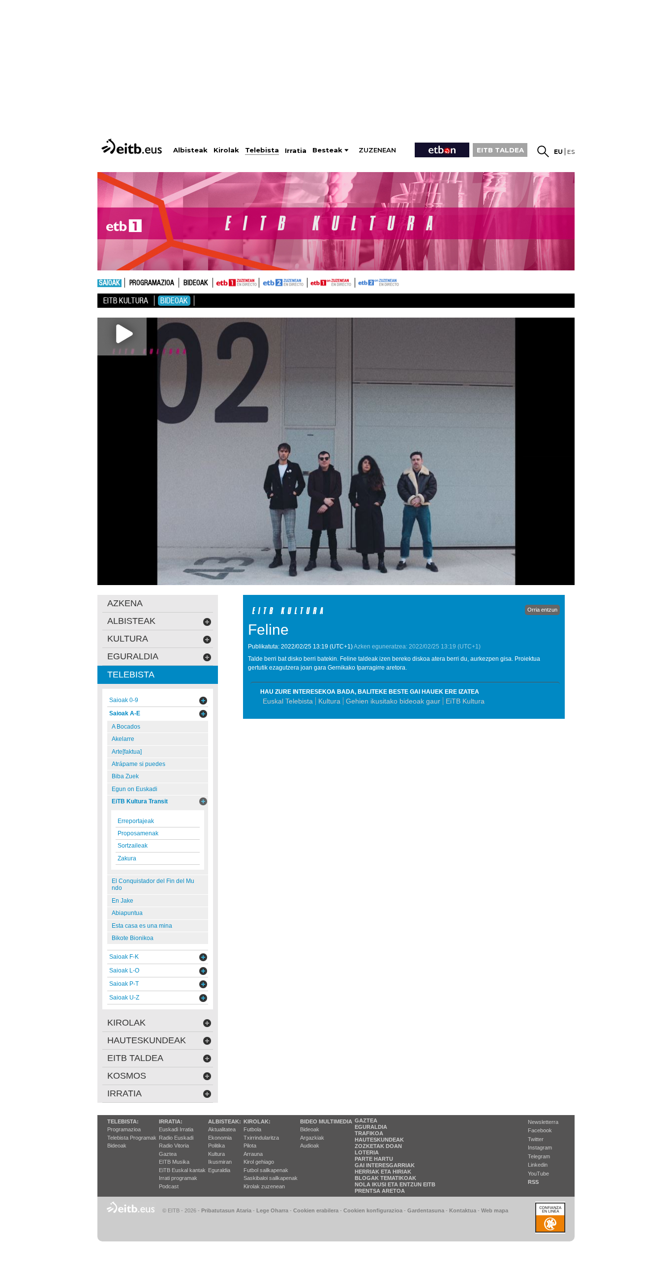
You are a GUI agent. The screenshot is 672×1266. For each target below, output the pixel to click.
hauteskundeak (146, 1040)
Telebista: (123, 1121)
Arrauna (253, 1154)
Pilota (250, 1145)
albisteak (131, 621)
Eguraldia (219, 1170)
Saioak (109, 283)
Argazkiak (312, 1138)
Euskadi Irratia (176, 1129)
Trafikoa (369, 1133)
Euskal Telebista (288, 701)
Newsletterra (543, 1122)
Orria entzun (542, 610)
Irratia (124, 1093)
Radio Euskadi (176, 1138)
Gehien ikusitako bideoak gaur (393, 701)
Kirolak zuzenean (264, 1186)
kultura (127, 639)
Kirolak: (257, 1121)
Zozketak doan (378, 1146)
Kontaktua (462, 1210)
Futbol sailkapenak (266, 1170)
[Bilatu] (543, 151)
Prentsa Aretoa (380, 1191)
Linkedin (538, 1165)
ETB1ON (311, 282)
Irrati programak (178, 1178)
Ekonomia (220, 1138)
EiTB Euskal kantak (182, 1170)
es (571, 151)
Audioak (309, 1145)
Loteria (367, 1152)
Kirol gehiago (259, 1162)
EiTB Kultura (465, 701)
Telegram (539, 1156)
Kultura (329, 701)
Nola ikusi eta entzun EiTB (395, 1184)
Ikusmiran (220, 1162)
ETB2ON (359, 282)
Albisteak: (224, 1121)
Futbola (252, 1129)
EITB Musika (174, 1162)
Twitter (536, 1139)
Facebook (540, 1130)
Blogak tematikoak (385, 1178)
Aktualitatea (222, 1129)
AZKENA (125, 603)
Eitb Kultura (125, 300)
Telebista (130, 674)
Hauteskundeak (379, 1140)
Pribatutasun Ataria (226, 1210)
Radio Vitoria (174, 1145)
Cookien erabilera (315, 1210)
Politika (216, 1145)
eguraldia (132, 656)
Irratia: (171, 1121)
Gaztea (168, 1154)
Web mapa (494, 1210)
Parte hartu (374, 1159)
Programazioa (151, 283)
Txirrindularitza (261, 1138)
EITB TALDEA (500, 150)
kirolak (126, 1023)
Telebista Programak (131, 1138)
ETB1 (236, 283)
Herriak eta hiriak (383, 1172)
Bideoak (195, 283)
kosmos (126, 1076)
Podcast (169, 1186)
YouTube (538, 1174)
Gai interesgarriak (385, 1165)
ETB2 (283, 283)
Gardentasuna (425, 1210)
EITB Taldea (135, 1058)
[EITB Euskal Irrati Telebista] (132, 146)
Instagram (540, 1147)
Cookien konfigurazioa (372, 1210)
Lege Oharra (272, 1210)
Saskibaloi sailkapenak (271, 1178)
